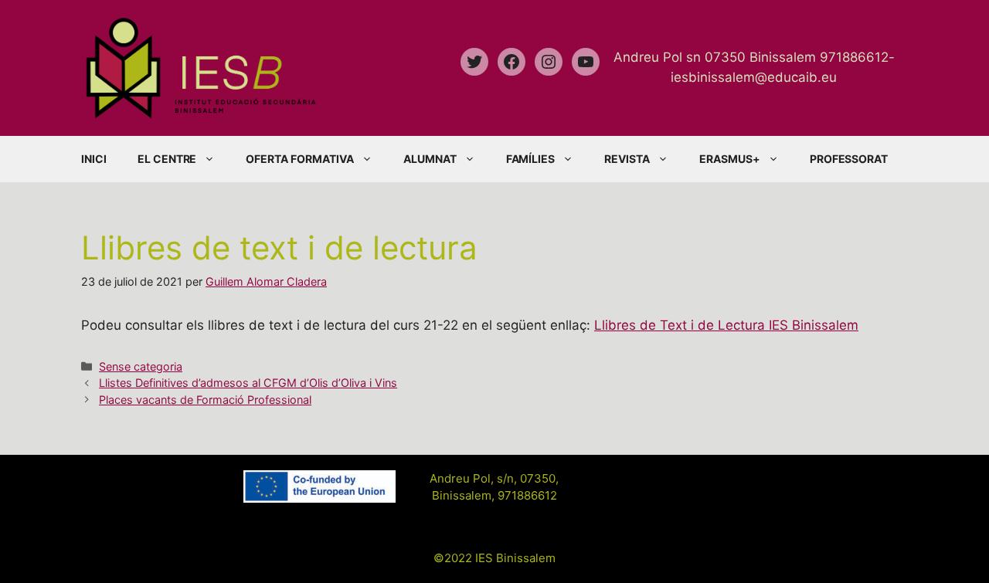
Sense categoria (140, 366)
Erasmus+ (729, 158)
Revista (627, 158)
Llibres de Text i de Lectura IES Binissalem (726, 325)
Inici (94, 158)
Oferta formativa (299, 158)
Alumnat (430, 158)
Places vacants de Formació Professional (205, 399)
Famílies (531, 158)
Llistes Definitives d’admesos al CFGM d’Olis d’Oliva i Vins (248, 382)
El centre (167, 158)
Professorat (849, 158)
